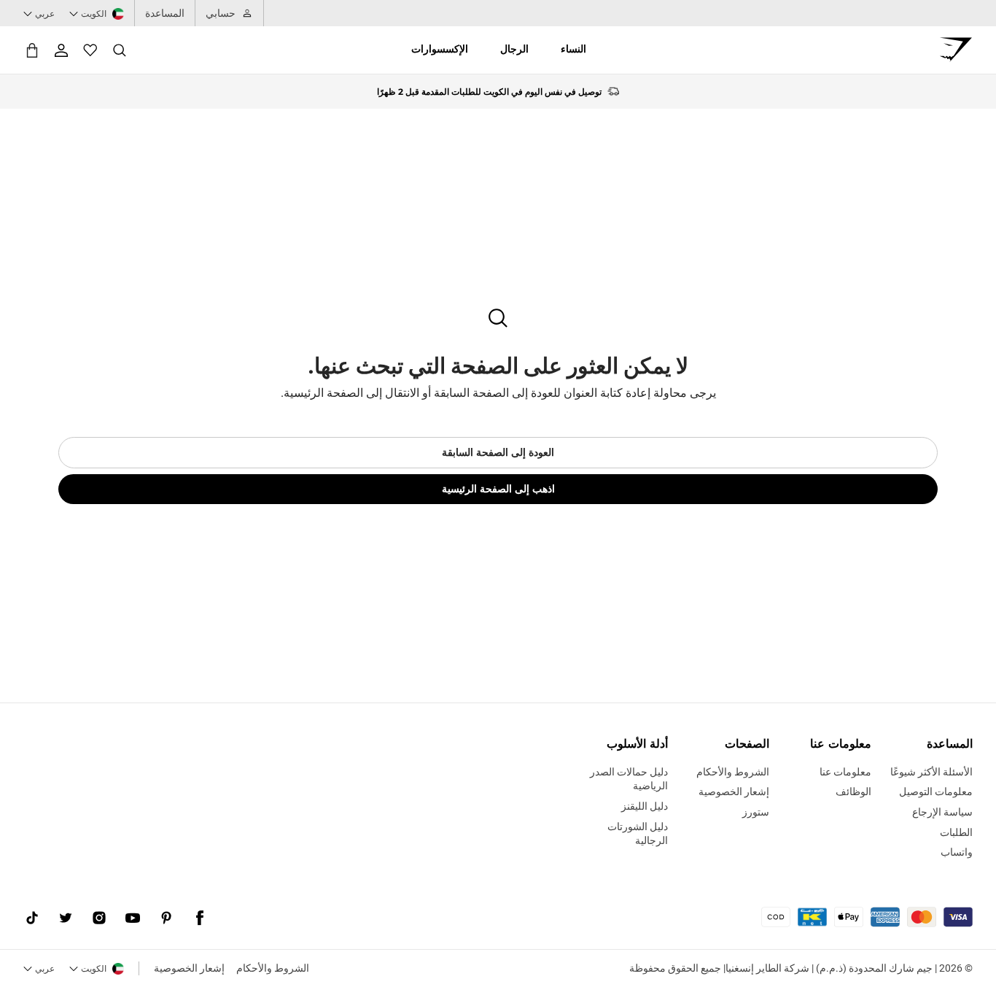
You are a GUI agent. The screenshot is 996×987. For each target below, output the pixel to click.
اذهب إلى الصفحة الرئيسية (498, 488)
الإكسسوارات (439, 48)
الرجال (514, 48)
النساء (573, 48)
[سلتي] (32, 50)
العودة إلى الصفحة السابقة (498, 452)
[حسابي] (61, 50)
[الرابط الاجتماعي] (200, 918)
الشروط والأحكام (272, 968)
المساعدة (164, 13)
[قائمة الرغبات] (90, 50)
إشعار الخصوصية (189, 968)
